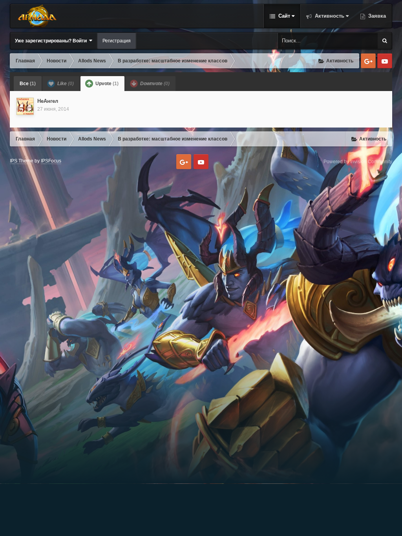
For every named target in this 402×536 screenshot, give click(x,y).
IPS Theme (21, 161)
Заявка (376, 16)
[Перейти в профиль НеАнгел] (25, 106)
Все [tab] (28, 83)
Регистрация (116, 41)
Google (368, 60)
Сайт (283, 16)
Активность (328, 16)
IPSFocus (51, 161)
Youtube (384, 60)
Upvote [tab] (106, 83)
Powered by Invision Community (357, 161)
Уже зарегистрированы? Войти (52, 41)
